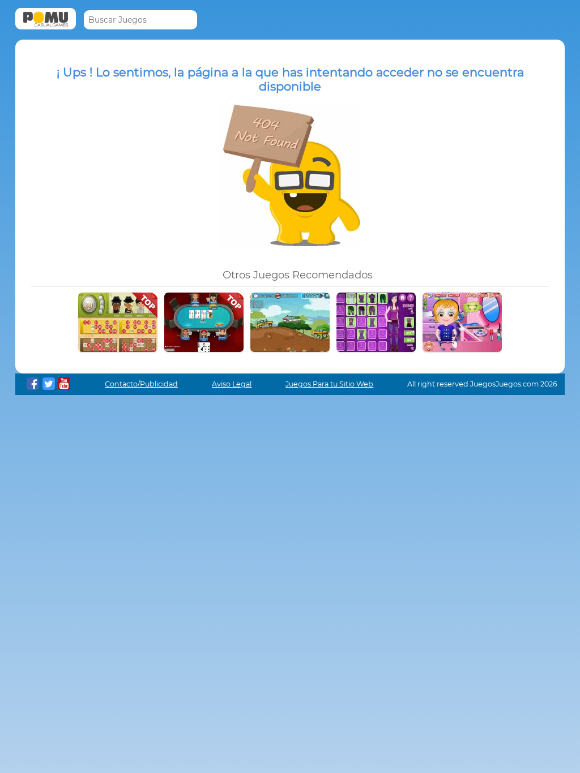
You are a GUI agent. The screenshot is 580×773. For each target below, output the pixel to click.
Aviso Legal (231, 384)
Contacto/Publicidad (141, 384)
